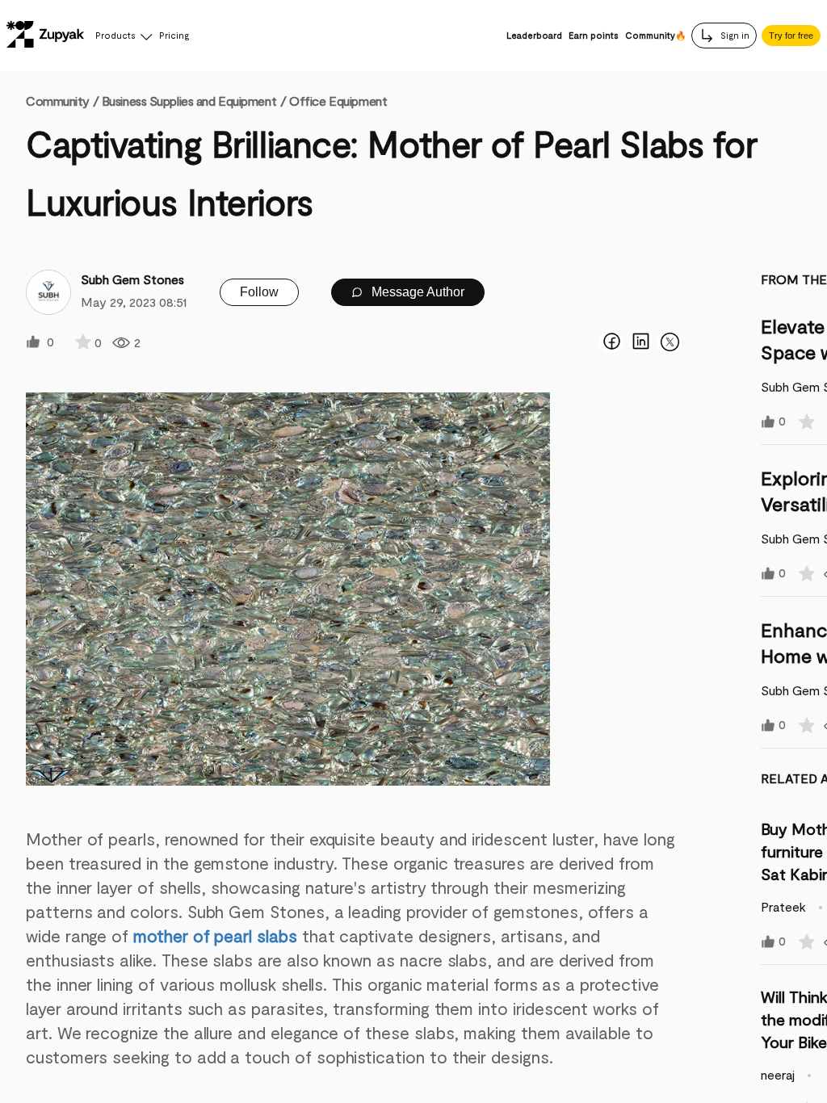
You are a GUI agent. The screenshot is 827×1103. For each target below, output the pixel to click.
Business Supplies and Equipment (189, 100)
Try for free (791, 35)
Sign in (733, 35)
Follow (259, 292)
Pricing (174, 35)
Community (62, 100)
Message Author (416, 292)
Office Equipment (338, 100)
